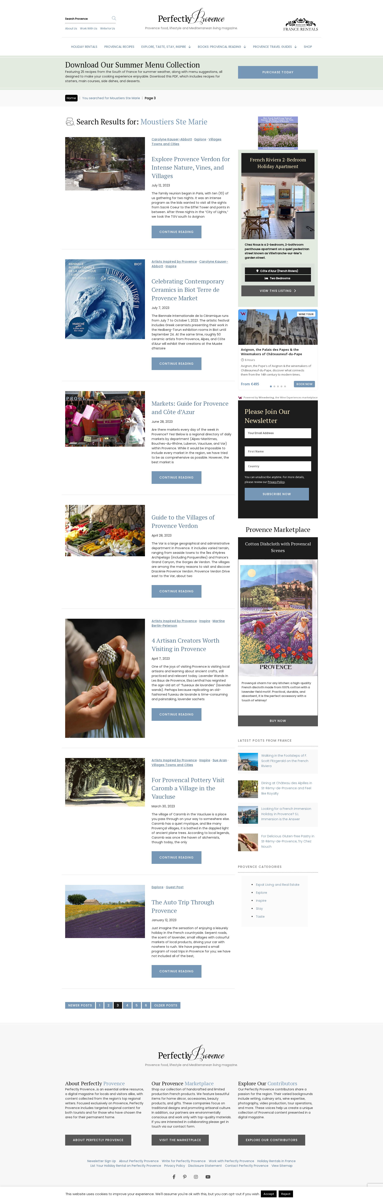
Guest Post (175, 887)
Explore (200, 139)
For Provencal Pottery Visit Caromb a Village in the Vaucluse (188, 788)
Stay (259, 908)
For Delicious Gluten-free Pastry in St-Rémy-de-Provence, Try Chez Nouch (287, 841)
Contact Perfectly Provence (246, 1165)
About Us (71, 28)
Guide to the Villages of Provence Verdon (183, 521)
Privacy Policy (276, 482)
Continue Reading (176, 232)
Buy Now (278, 721)
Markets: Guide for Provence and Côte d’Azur (190, 407)
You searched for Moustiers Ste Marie (111, 98)
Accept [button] (269, 1194)
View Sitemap (282, 1165)
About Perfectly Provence (98, 1140)
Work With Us (88, 28)
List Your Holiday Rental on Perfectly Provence (125, 1165)
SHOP (308, 47)
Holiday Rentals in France (276, 1161)
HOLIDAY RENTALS (84, 47)
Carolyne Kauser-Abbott (172, 139)
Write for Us (107, 28)
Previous (235, 228)
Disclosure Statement (205, 1165)
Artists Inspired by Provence (174, 261)
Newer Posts (80, 1005)
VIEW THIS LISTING (311, 295)
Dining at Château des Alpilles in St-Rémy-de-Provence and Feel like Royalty (286, 788)
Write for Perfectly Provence (184, 1161)
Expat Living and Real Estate (277, 884)
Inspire (171, 266)
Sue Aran (220, 760)
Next (321, 228)
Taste (260, 916)
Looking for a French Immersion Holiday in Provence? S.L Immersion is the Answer (286, 813)
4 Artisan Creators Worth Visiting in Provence (185, 644)
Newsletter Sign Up (101, 1161)
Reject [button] (285, 1194)
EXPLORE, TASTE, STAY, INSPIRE (164, 47)
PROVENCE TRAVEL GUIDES (273, 47)
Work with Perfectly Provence (231, 1161)
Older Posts (165, 1005)
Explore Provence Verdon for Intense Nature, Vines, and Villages (191, 167)
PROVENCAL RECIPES (119, 47)
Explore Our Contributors (271, 1140)
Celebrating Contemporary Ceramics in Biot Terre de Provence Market (188, 289)
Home (71, 98)
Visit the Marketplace (180, 1140)
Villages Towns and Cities (172, 765)
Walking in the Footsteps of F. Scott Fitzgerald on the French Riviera (284, 760)
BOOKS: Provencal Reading (220, 47)
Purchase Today (277, 72)
